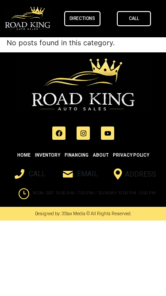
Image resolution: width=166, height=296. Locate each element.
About (100, 155)
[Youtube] (107, 133)
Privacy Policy (131, 155)
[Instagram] (83, 133)
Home (24, 155)
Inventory (47, 155)
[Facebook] (59, 133)
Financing (77, 155)
